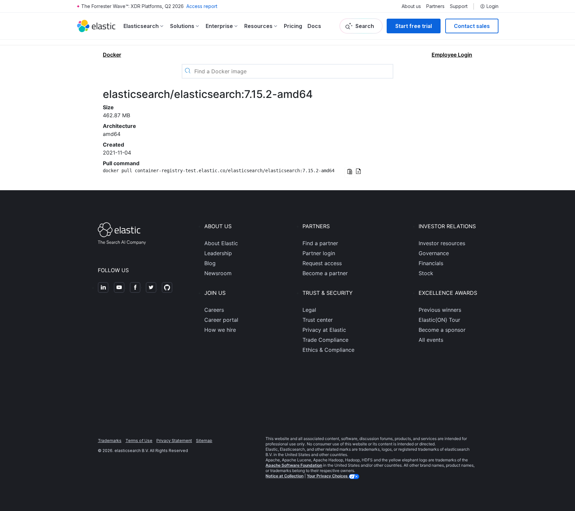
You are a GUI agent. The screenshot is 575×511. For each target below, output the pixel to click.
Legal (309, 309)
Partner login (318, 253)
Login (492, 6)
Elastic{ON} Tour (439, 319)
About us (411, 6)
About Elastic (221, 243)
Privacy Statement (174, 440)
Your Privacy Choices (328, 475)
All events (431, 339)
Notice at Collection (284, 475)
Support (459, 6)
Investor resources (442, 243)
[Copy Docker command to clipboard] (350, 172)
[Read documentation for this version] (358, 172)
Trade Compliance (325, 339)
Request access (322, 263)
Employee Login (452, 54)
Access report (201, 6)
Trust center (317, 319)
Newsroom (218, 273)
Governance (434, 253)
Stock (426, 273)
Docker (112, 54)
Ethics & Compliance (328, 349)
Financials (431, 263)
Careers (214, 309)
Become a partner (325, 273)
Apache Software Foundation (294, 465)
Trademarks (109, 440)
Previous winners (440, 309)
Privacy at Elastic (324, 329)
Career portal (221, 319)
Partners (435, 6)
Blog (210, 263)
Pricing (293, 26)
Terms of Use (138, 440)
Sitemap (204, 440)
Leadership (218, 253)
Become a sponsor (442, 329)
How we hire (220, 329)
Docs (314, 26)
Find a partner (320, 243)
